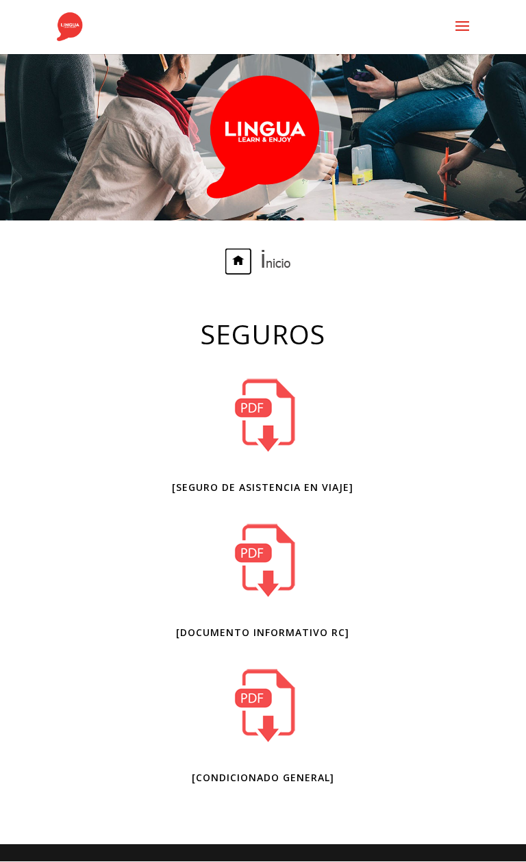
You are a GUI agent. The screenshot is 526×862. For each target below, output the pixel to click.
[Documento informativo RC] (262, 632)
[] (262, 487)
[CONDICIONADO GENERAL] (263, 777)
